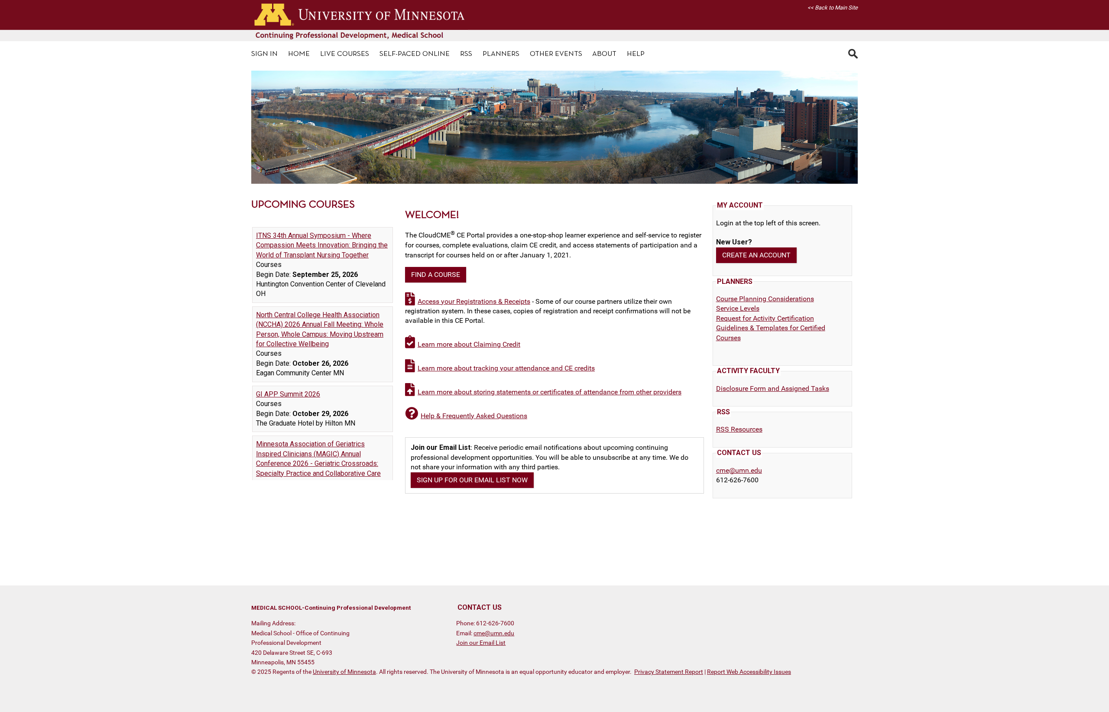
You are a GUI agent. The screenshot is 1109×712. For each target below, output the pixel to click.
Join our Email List (481, 642)
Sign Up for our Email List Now (472, 480)
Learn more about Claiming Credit (469, 344)
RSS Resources (739, 429)
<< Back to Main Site (832, 7)
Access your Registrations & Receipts (474, 301)
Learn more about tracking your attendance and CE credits (506, 368)
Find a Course (435, 274)
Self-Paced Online (414, 54)
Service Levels (737, 308)
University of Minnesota (344, 671)
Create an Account (756, 255)
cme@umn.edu (739, 470)
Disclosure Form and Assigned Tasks (772, 388)
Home (299, 54)
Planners (501, 54)
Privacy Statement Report (668, 671)
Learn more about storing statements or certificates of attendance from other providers (549, 392)
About (604, 54)
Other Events (556, 54)
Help (636, 54)
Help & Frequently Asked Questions (474, 416)
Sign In (264, 54)
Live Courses (344, 54)
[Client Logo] (359, 39)
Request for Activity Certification (765, 318)
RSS (466, 54)
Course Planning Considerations (765, 299)
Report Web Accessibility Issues (749, 671)
